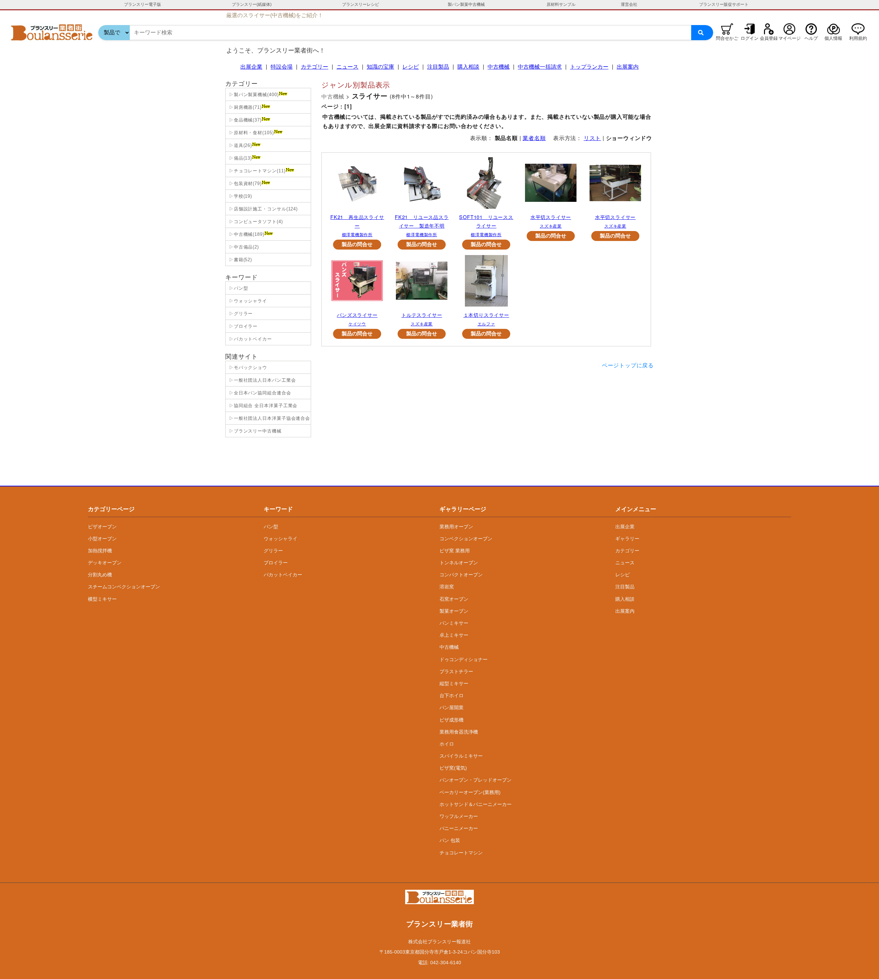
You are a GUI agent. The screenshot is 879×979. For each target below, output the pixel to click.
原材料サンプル (561, 4)
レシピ (410, 67)
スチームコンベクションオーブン (124, 586)
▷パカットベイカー (249, 339)
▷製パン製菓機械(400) (253, 94)
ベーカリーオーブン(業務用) (470, 792)
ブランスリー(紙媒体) (252, 4)
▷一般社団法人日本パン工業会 (261, 380)
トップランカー (589, 67)
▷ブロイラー (242, 326)
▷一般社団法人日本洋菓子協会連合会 (268, 418)
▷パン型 (237, 288)
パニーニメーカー (459, 828)
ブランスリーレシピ (360, 4)
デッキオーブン (105, 562)
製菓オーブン (454, 611)
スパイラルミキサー (461, 756)
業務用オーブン (456, 526)
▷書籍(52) (239, 259)
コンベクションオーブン (466, 538)
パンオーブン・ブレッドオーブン (476, 780)
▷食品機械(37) (244, 120)
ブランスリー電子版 (142, 4)
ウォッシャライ (280, 538)
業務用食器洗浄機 (459, 732)
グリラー (273, 550)
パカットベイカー (283, 574)
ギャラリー (627, 538)
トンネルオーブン (459, 562)
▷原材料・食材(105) (250, 132)
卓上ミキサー (454, 635)
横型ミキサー (102, 599)
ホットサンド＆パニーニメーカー (476, 804)
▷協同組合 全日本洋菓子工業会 (262, 405)
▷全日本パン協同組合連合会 (259, 392)
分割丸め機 (100, 574)
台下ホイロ (452, 695)
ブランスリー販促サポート (724, 4)
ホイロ (447, 744)
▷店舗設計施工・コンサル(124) (262, 208)
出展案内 (628, 67)
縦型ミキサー (454, 683)
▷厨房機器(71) (244, 107)
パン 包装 (450, 840)
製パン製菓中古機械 (466, 4)
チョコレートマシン (461, 852)
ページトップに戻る (628, 365)
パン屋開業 (452, 707)
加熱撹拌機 (100, 550)
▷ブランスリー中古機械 (254, 431)
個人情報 (833, 38)
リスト (592, 138)
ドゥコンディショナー (464, 659)
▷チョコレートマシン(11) (256, 170)
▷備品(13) (239, 158)
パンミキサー (454, 623)
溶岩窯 (447, 586)
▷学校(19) (239, 196)
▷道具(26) (239, 145)
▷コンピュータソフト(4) (255, 221)
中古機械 (499, 67)
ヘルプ (811, 38)
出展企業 (251, 67)
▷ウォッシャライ (247, 300)
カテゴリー (314, 67)
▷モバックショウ (247, 367)
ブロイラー (276, 562)
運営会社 (629, 4)
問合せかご (727, 38)
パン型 (271, 526)
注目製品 (438, 67)
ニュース (347, 67)
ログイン (749, 38)
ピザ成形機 (452, 720)
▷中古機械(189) (245, 234)
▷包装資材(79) (244, 183)
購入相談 (468, 67)
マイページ (789, 38)
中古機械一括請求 (540, 67)
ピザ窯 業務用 (455, 550)
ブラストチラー (456, 671)
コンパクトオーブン (461, 574)
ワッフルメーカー (459, 816)
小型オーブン (102, 538)
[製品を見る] (357, 185)
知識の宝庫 (380, 67)
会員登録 (769, 38)
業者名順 (534, 138)
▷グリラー (240, 313)
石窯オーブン (454, 599)
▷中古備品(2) (243, 247)
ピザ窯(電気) (453, 768)
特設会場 (282, 67)
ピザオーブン (102, 526)
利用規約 (858, 38)
